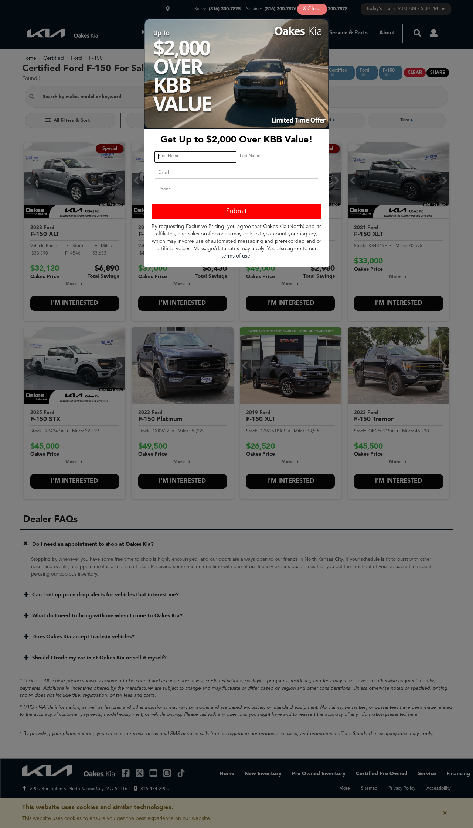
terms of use (235, 256)
